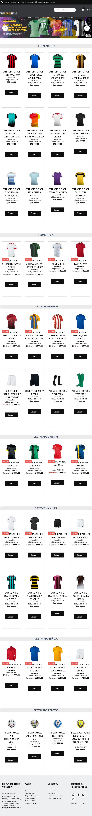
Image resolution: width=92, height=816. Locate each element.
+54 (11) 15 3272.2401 (8, 2)
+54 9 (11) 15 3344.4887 (25, 2)
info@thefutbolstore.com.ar (45, 2)
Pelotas (70, 17)
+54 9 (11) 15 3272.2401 (10, 806)
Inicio (20, 17)
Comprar (11, 92)
